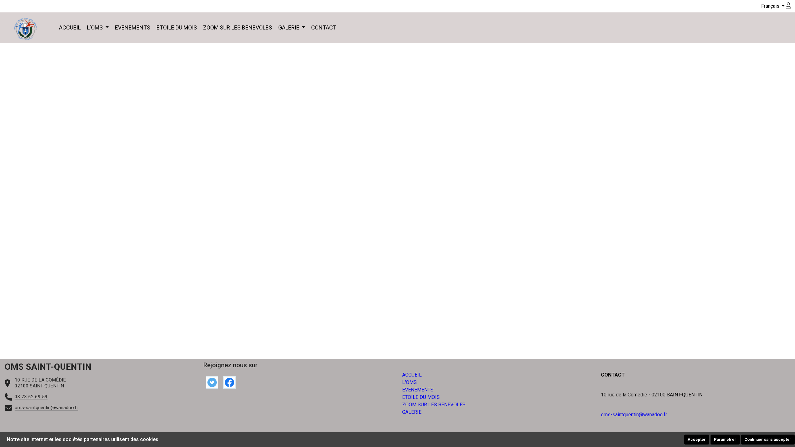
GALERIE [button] (289, 27)
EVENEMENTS (132, 27)
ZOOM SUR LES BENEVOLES (237, 27)
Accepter (697, 439)
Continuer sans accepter (767, 439)
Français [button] (771, 6)
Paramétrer (725, 439)
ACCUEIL (70, 27)
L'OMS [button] (95, 27)
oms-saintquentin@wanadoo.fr (46, 407)
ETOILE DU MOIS (177, 27)
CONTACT (323, 27)
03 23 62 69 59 (31, 397)
